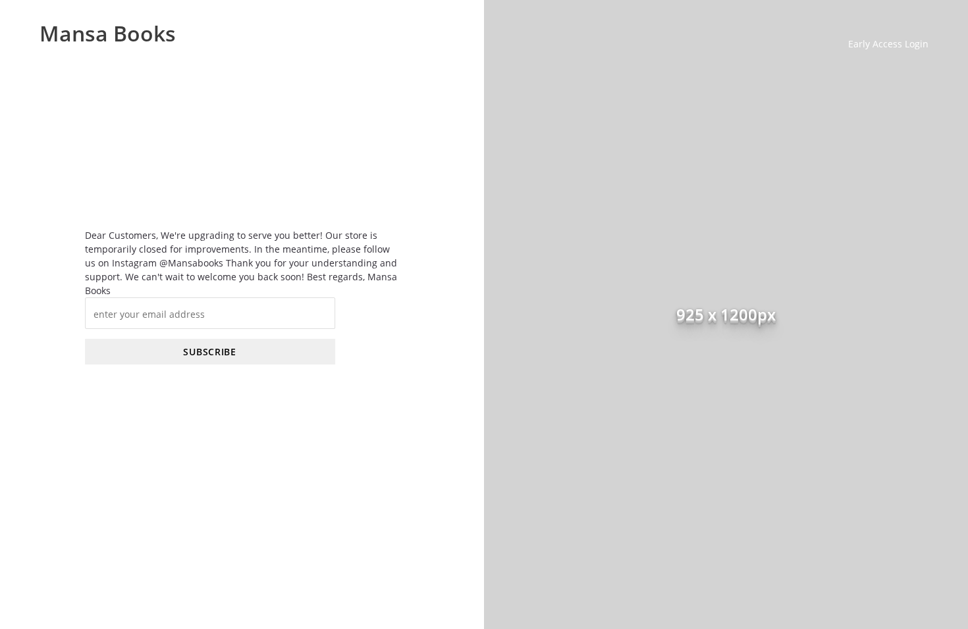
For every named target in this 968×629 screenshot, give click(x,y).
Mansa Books (108, 32)
